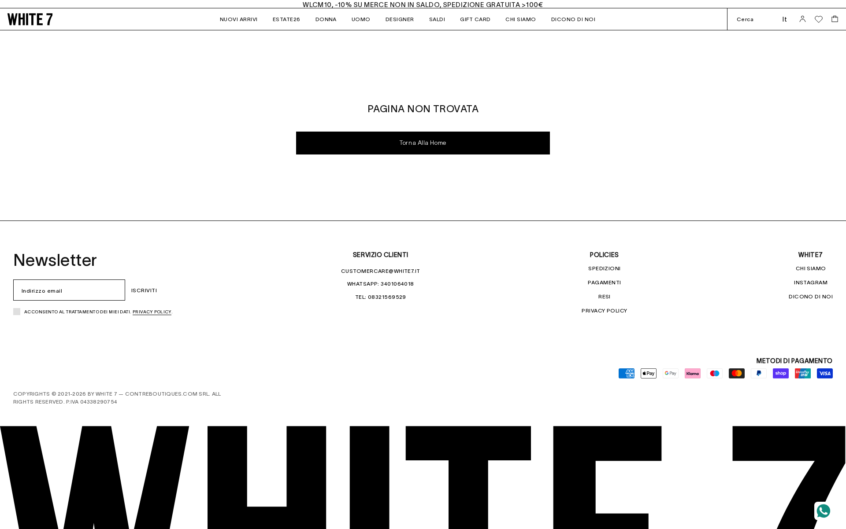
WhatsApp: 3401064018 (380, 284)
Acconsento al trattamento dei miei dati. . (98, 311)
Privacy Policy (152, 311)
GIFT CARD (475, 19)
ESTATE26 (287, 19)
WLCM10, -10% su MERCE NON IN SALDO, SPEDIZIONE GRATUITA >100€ (423, 4)
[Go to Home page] (44, 19)
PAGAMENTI (604, 282)
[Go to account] (802, 19)
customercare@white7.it (380, 271)
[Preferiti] (818, 19)
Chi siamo (811, 268)
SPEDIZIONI (604, 268)
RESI (604, 296)
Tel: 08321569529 (380, 297)
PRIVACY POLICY (604, 310)
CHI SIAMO (520, 19)
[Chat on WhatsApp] (823, 511)
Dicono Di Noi (811, 296)
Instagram (810, 282)
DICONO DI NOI (573, 19)
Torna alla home (423, 143)
